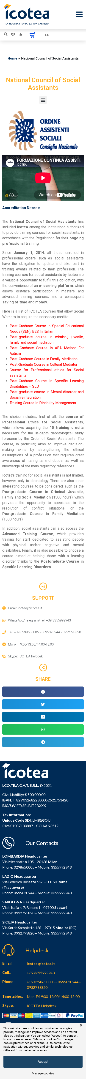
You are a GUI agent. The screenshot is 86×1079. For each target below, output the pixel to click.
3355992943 (61, 867)
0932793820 (24, 933)
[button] (43, 100)
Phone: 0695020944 (18, 893)
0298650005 (24, 867)
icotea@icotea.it (41, 963)
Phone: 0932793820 (18, 913)
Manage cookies (43, 1073)
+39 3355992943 (41, 972)
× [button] (81, 1025)
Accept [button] (43, 1062)
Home (12, 58)
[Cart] (32, 35)
